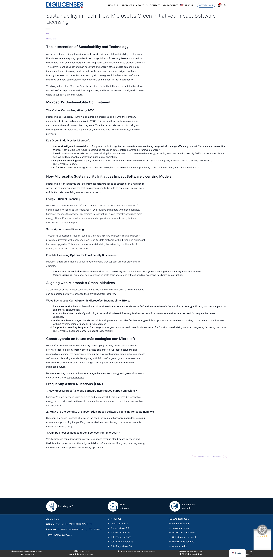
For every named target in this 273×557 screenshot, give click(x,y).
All (47, 33)
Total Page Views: (120, 546)
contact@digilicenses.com (191, 551)
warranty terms (180, 528)
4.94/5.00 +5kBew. (86, 554)
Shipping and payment (184, 537)
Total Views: (117, 537)
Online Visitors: (119, 523)
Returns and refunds (183, 541)
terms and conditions (183, 532)
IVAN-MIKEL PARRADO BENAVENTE (27, 551)
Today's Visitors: (119, 532)
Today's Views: (118, 528)
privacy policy (180, 546)
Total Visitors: (118, 541)
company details (181, 523)
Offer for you (206, 5)
